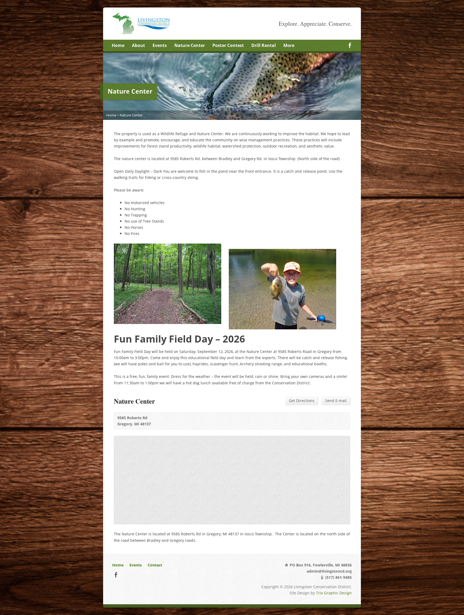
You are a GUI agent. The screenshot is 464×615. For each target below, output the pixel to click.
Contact (155, 565)
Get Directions (301, 400)
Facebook (350, 45)
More (288, 45)
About (138, 45)
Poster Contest (228, 45)
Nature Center (189, 45)
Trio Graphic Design (334, 592)
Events (160, 45)
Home (118, 45)
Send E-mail (336, 400)
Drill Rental (263, 45)
